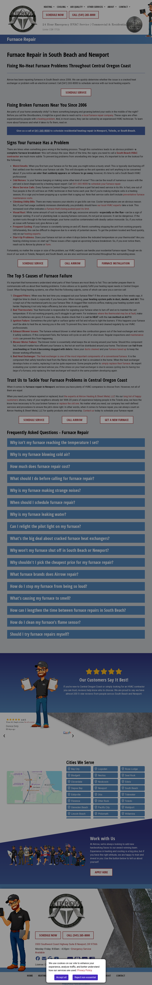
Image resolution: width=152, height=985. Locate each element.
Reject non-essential (85, 977)
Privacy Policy (84, 970)
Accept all (61, 977)
